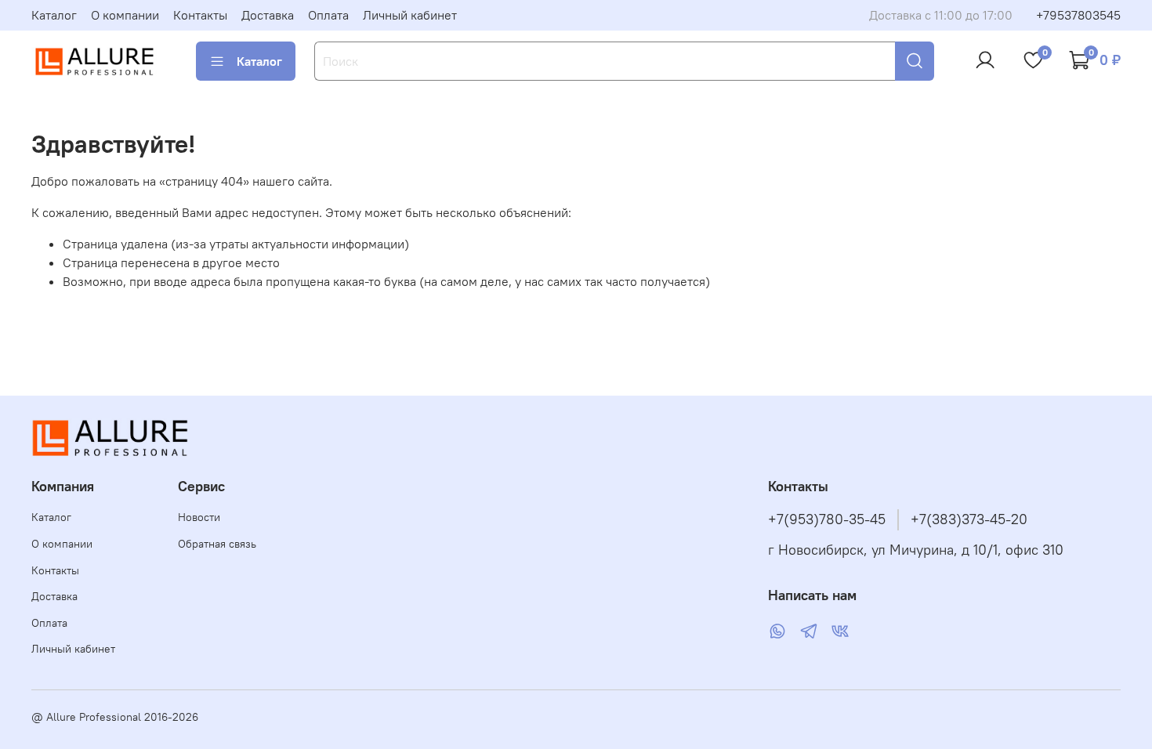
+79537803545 (1078, 15)
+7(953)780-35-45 (827, 519)
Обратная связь (217, 544)
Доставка (267, 15)
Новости (199, 517)
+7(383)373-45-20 (969, 519)
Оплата (328, 15)
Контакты (200, 15)
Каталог (54, 15)
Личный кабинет (410, 15)
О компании (125, 15)
